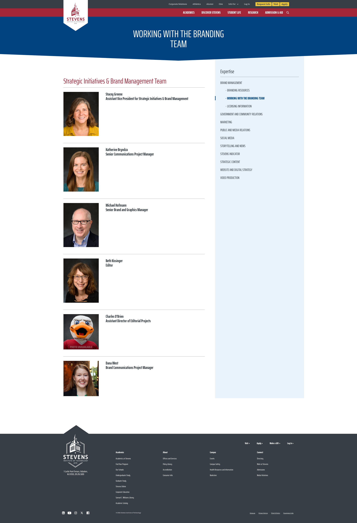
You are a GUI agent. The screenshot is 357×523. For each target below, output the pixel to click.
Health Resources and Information (221, 469)
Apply (284, 4)
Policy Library (167, 464)
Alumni (209, 4)
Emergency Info (288, 513)
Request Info (263, 4)
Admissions (261, 469)
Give (221, 4)
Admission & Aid (274, 12)
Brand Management (231, 82)
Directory (260, 458)
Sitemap (252, 513)
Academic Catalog (122, 503)
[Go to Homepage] (75, 16)
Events (212, 458)
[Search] (287, 12)
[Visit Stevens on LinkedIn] (63, 513)
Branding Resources (238, 90)
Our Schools (120, 469)
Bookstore (213, 475)
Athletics (197, 4)
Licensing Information (239, 106)
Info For (232, 4)
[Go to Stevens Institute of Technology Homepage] (75, 451)
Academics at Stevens (123, 458)
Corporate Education (122, 492)
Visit (275, 4)
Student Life (234, 12)
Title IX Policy (275, 513)
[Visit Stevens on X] (82, 513)
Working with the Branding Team (246, 98)
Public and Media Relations (235, 130)
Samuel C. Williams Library (125, 497)
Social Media (227, 138)
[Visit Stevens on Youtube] (69, 513)
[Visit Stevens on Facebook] (88, 513)
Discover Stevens (211, 12)
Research (253, 12)
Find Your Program (122, 464)
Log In (247, 4)
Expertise (227, 72)
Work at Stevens (262, 464)
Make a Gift (274, 443)
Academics (189, 12)
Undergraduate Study (123, 475)
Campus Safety (215, 464)
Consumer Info (168, 475)
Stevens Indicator (230, 154)
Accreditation (167, 469)
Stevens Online (121, 486)
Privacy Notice (263, 513)
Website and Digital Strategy (236, 169)
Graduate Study (121, 481)
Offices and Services (170, 458)
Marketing (226, 122)
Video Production (229, 177)
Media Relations (262, 475)
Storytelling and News (232, 146)
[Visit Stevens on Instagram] (76, 513)
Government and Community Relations (241, 114)
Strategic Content (230, 162)
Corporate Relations (178, 4)
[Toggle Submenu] (237, 4)
